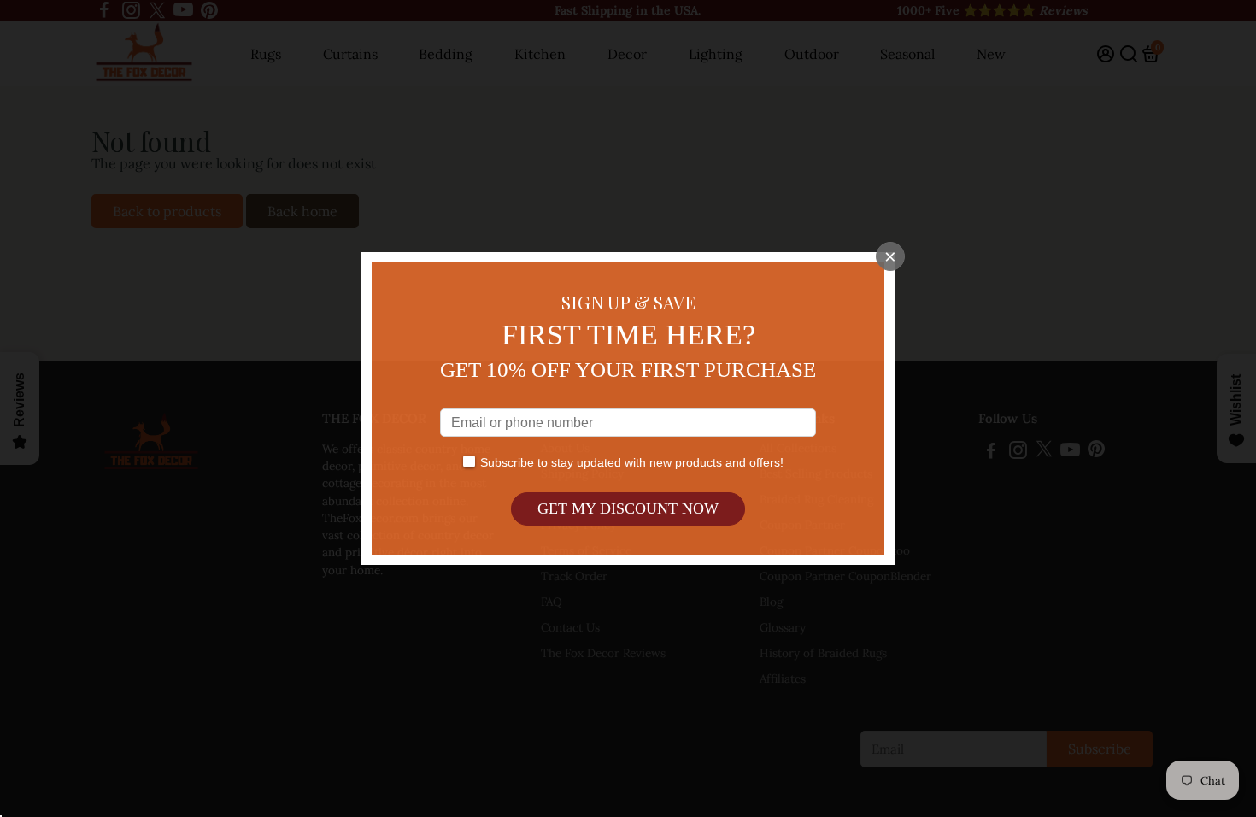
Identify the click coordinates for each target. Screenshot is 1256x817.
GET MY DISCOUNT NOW (628, 508)
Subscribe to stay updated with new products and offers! (632, 462)
